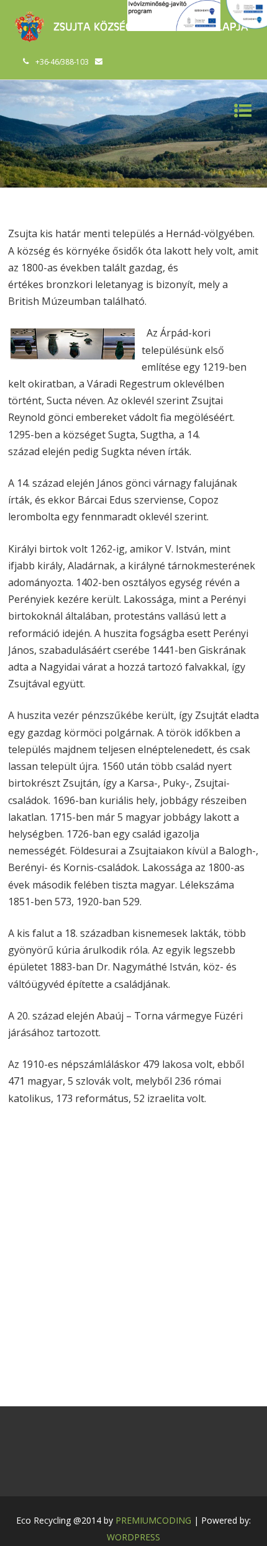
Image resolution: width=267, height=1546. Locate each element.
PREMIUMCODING (153, 1520)
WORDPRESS (133, 1537)
